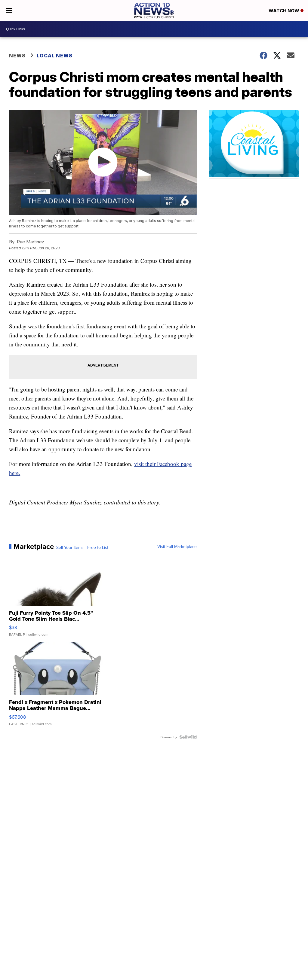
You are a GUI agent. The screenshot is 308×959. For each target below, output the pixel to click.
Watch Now (284, 11)
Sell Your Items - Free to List (82, 547)
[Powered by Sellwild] (188, 737)
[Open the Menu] (9, 10)
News (17, 56)
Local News (54, 56)
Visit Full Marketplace (177, 546)
